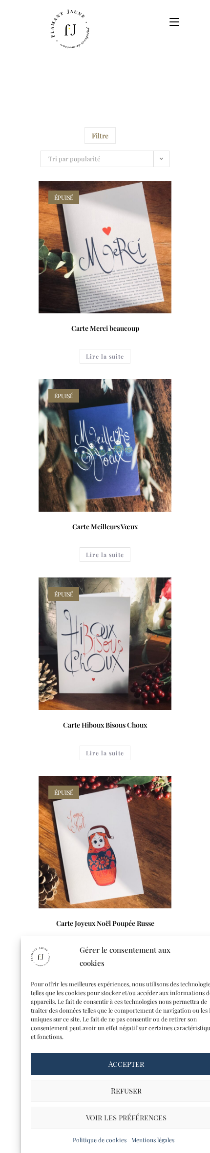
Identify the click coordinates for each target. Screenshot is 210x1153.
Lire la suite (105, 356)
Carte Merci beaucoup (105, 328)
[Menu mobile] (170, 21)
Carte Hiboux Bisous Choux (105, 725)
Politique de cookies (99, 1140)
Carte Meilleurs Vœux (105, 526)
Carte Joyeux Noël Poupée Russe (105, 923)
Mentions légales (152, 1140)
